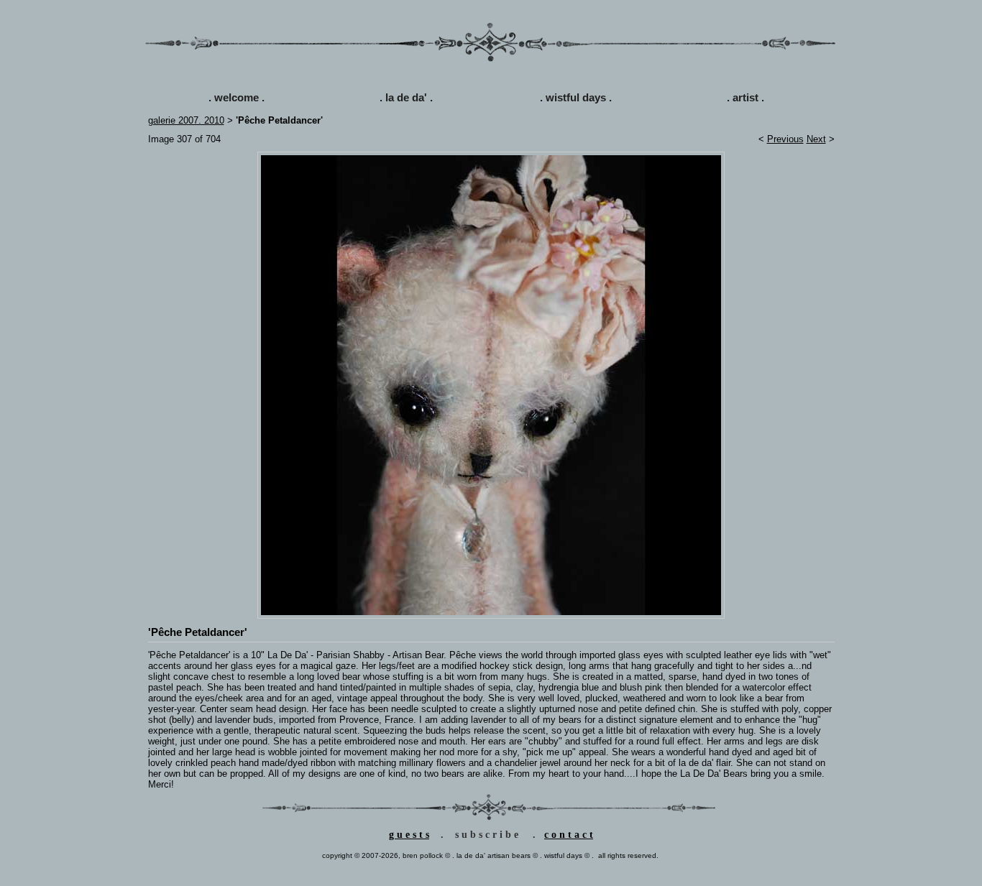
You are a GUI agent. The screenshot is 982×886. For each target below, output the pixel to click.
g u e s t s (409, 834)
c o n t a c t (568, 834)
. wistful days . (576, 97)
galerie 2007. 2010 (186, 120)
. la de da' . (406, 97)
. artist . (745, 97)
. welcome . (236, 97)
